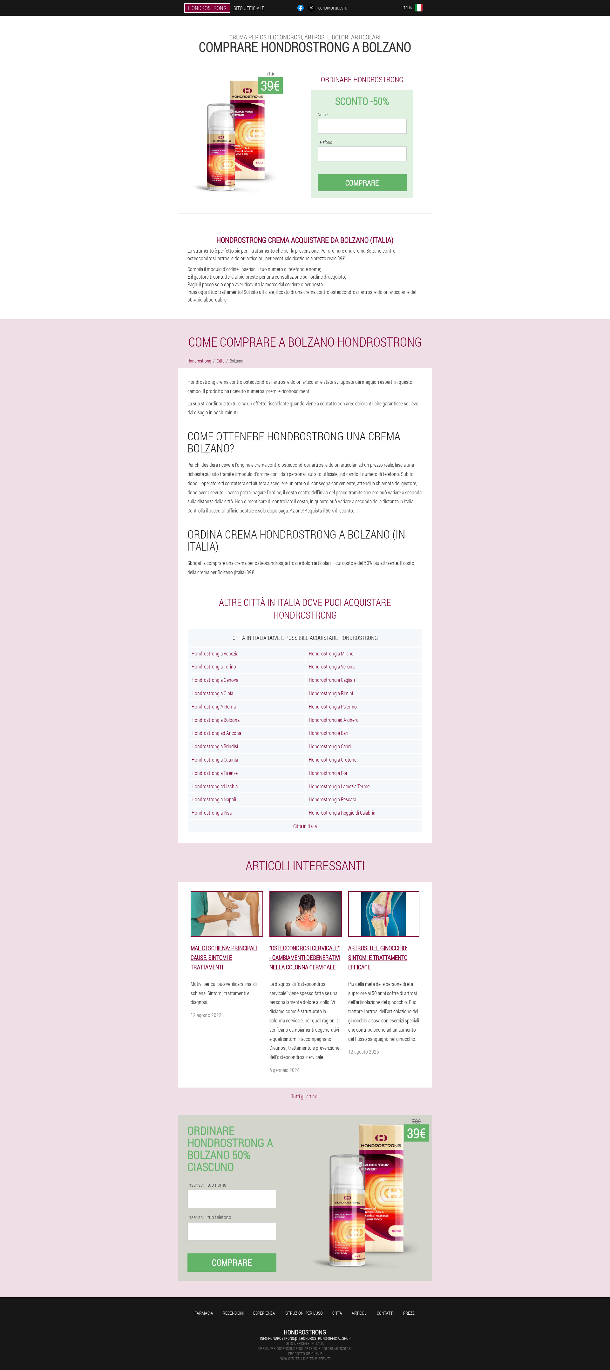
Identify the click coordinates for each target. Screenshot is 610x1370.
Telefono (325, 142)
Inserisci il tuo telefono (209, 1217)
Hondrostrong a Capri (330, 746)
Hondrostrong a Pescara (332, 799)
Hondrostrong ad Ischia (215, 786)
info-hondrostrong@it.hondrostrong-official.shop (305, 1338)
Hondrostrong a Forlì (329, 773)
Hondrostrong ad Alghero (334, 719)
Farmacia (203, 1313)
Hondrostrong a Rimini (331, 693)
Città (337, 1313)
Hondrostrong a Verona (332, 666)
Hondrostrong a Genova (215, 679)
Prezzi (409, 1313)
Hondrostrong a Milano (331, 653)
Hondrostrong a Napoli (214, 799)
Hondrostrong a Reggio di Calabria (342, 812)
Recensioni (233, 1313)
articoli (359, 1313)
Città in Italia (305, 826)
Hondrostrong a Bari (328, 732)
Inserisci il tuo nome (206, 1184)
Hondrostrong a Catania (215, 759)
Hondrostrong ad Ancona (216, 732)
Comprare (362, 183)
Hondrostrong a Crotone (332, 759)
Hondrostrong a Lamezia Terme (339, 786)
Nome (323, 114)
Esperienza (264, 1313)
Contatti (385, 1313)
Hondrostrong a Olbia (212, 693)
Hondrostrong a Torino (214, 666)
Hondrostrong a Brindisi (215, 746)
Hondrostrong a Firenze (215, 773)
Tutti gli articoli (305, 1096)
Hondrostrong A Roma (214, 706)
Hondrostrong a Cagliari (332, 679)
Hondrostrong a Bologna (216, 719)
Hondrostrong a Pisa (212, 812)
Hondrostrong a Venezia (215, 653)
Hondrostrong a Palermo (333, 706)
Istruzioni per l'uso (304, 1313)
